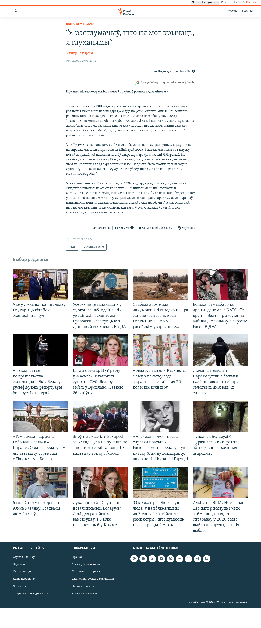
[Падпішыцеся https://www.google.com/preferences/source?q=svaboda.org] (134, 558)
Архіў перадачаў (24, 578)
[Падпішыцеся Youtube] (161, 558)
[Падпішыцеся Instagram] (188, 558)
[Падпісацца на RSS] (206, 558)
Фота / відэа (21, 586)
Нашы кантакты (83, 586)
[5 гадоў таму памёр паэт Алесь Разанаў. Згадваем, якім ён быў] (40, 482)
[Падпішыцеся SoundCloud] (179, 558)
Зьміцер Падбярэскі (79, 53)
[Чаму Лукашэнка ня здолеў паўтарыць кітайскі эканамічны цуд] (40, 284)
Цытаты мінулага (80, 24)
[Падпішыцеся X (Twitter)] (152, 558)
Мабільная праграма (86, 571)
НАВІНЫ (247, 11)
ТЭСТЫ (232, 11)
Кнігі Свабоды (22, 571)
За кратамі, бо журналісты (31, 593)
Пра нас (77, 557)
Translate (252, 2)
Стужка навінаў (24, 557)
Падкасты (19, 564)
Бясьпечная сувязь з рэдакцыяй (93, 578)
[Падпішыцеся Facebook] (143, 558)
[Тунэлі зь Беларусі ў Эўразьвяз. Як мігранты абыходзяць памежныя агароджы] (220, 416)
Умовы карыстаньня (85, 593)
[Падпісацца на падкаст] (170, 558)
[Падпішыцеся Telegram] (197, 558)
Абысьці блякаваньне (86, 564)
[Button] (163, 71)
